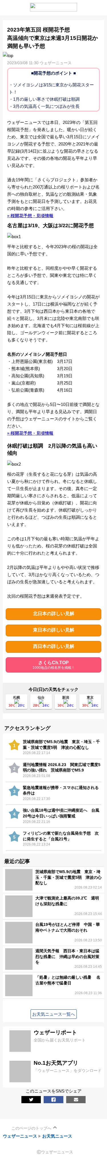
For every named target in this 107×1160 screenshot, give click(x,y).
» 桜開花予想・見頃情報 (30, 215)
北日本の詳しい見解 (53, 613)
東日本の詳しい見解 (53, 629)
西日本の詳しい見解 (53, 646)
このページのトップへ (31, 1128)
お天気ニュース (57, 1136)
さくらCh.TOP (54, 665)
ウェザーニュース (20, 1136)
